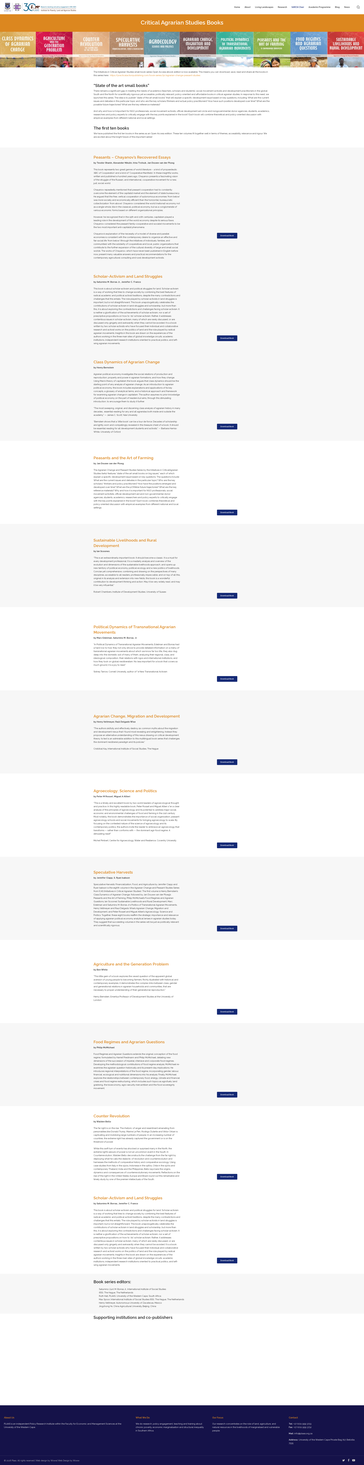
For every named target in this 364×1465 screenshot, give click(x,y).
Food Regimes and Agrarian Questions (129, 1042)
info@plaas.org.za (303, 1433)
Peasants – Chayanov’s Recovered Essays (132, 157)
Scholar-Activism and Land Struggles (128, 276)
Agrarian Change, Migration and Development (137, 716)
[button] (227, 236)
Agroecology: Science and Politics (125, 791)
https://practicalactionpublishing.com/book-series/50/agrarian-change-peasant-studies (155, 75)
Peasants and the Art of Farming (123, 458)
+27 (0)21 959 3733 (302, 1424)
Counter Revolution (112, 1116)
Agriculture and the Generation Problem (131, 964)
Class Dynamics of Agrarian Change (127, 362)
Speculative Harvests (113, 872)
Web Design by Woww (68, 1460)
